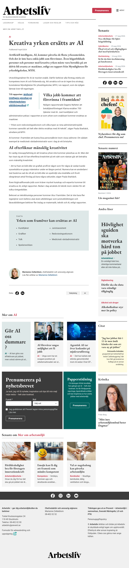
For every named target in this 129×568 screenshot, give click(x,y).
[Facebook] (105, 83)
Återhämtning (104, 56)
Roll (34, 399)
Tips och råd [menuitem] (72, 23)
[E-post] (121, 83)
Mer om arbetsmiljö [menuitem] (13, 29)
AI (10, 37)
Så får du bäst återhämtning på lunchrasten (111, 60)
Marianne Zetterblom (48, 275)
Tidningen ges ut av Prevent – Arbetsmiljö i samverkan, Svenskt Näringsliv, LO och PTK (107, 511)
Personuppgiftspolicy (97, 519)
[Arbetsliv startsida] (64, 555)
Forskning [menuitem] (33, 23)
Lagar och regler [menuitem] (52, 23)
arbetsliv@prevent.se (11, 525)
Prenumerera (102, 10)
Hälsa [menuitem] (21, 23)
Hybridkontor (103, 46)
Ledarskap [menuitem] (8, 23)
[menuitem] (49, 10)
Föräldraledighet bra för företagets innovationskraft (111, 70)
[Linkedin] (115, 83)
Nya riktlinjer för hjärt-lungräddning (109, 40)
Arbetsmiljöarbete (105, 36)
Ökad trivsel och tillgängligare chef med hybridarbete (112, 50)
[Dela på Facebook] (17, 293)
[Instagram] (110, 83)
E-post (9, 399)
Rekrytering (73, 293)
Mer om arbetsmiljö (31, 435)
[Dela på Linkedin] (22, 293)
